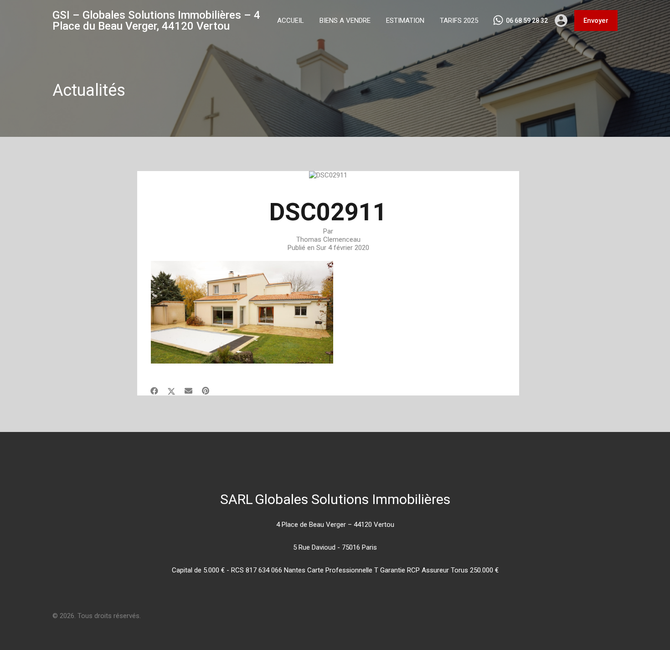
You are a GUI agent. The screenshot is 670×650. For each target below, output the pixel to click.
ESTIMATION (405, 20)
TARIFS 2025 (459, 20)
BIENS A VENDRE (345, 20)
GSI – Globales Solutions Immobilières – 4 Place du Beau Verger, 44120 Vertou (156, 20)
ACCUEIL (290, 20)
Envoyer (595, 20)
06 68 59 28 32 (527, 20)
